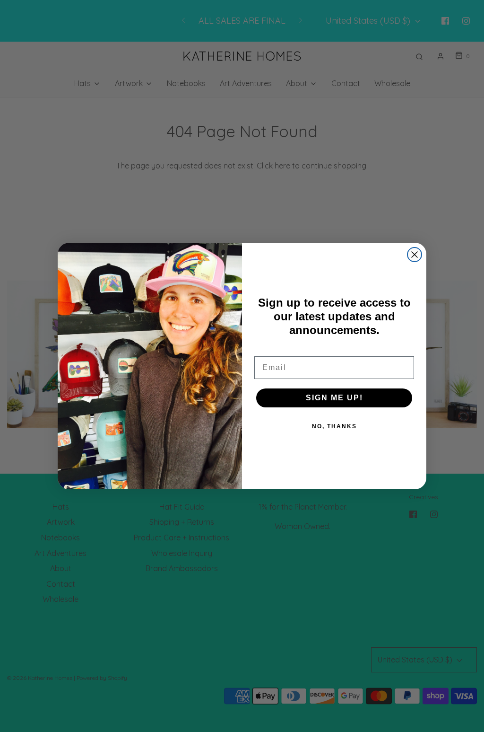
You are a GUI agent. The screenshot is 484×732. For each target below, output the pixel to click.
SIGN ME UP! (334, 398)
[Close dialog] (414, 254)
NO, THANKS (334, 426)
